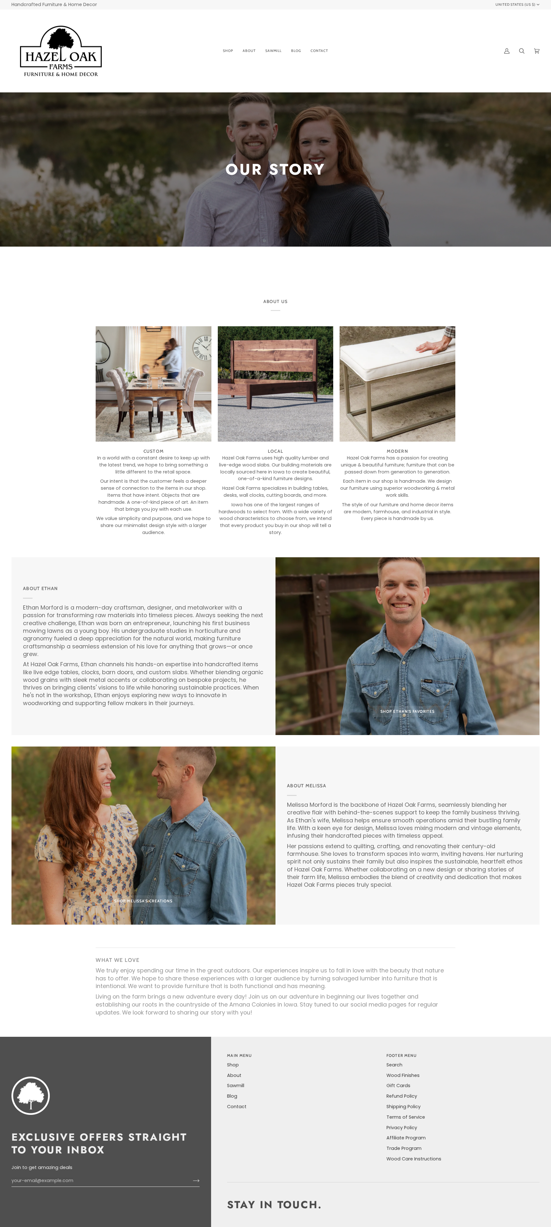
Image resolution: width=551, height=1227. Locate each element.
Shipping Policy (403, 1106)
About (234, 1075)
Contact (236, 1106)
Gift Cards (398, 1085)
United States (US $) (516, 4)
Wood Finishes (403, 1075)
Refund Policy (401, 1096)
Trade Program (404, 1148)
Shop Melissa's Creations (143, 901)
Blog (232, 1096)
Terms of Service (405, 1117)
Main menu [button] (239, 1055)
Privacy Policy (401, 1127)
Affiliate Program (406, 1138)
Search (394, 1065)
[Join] (191, 1181)
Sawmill (235, 1085)
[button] (228, 51)
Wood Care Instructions (413, 1159)
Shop (233, 1065)
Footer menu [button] (401, 1055)
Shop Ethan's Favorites (407, 711)
